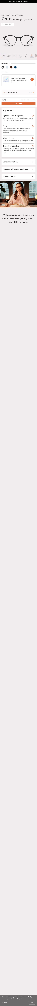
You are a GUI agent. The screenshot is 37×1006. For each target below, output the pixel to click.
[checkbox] (18, 80)
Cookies (4, 1002)
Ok (32, 1002)
